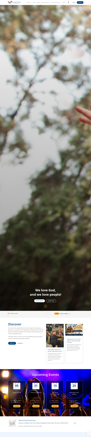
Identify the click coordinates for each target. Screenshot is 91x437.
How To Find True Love (27, 420)
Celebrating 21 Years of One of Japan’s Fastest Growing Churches (74, 340)
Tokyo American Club (36, 402)
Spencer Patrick (27, 426)
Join (57, 313)
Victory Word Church (16, 402)
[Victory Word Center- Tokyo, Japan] (14, 2)
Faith (41, 426)
